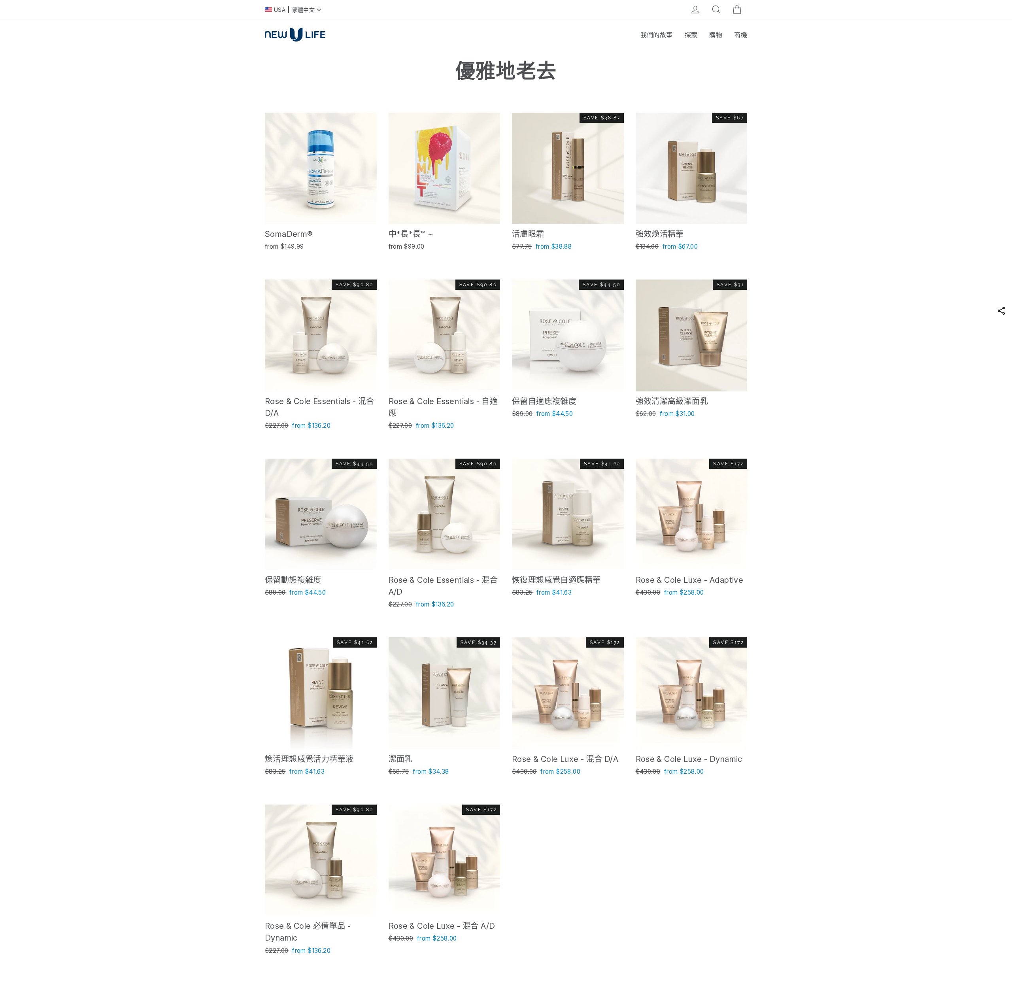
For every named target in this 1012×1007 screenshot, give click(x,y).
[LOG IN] (695, 9)
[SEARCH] (716, 9)
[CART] (737, 9)
